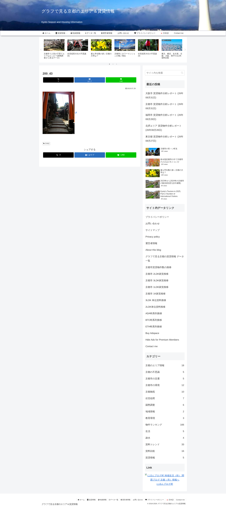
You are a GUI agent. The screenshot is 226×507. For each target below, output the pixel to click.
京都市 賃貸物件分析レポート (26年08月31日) (164, 106)
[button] (182, 72)
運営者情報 (151, 243)
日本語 (47, 143)
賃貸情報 (92, 500)
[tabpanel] (54, 49)
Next (185, 50)
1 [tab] (109, 64)
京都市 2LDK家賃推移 (156, 274)
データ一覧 (114, 500)
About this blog (153, 250)
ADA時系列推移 (153, 313)
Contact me (151, 346)
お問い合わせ (152, 223)
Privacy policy (152, 236)
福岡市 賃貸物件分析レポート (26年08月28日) (164, 117)
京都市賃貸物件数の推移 (158, 267)
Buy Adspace (152, 333)
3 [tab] (116, 64)
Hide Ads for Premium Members (162, 339)
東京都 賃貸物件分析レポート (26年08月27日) (164, 138)
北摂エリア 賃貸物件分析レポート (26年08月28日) (163, 127)
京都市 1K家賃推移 (155, 293)
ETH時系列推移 (153, 326)
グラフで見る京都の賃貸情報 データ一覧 (164, 258)
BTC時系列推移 (153, 320)
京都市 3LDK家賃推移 (156, 280)
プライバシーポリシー (157, 217)
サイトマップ (152, 230)
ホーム (82, 500)
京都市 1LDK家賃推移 (156, 287)
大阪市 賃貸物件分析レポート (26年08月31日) (164, 95)
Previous (41, 50)
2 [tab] (113, 64)
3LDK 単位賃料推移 (155, 300)
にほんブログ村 (165, 484)
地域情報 (103, 500)
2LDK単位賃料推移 (155, 306)
